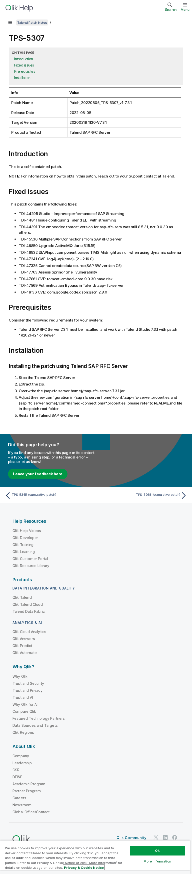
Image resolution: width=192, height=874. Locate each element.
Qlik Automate (24, 652)
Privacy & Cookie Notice (84, 868)
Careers (19, 798)
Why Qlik (20, 676)
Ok (157, 850)
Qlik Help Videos (26, 530)
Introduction (23, 59)
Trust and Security (28, 683)
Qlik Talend (22, 597)
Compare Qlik (24, 711)
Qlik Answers (23, 638)
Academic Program (29, 784)
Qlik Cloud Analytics (29, 632)
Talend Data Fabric (28, 611)
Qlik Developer (25, 538)
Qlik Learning (23, 552)
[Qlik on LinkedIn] (165, 837)
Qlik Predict (22, 646)
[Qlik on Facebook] (174, 837)
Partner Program (26, 791)
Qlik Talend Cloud (27, 604)
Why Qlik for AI (25, 704)
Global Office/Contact (31, 812)
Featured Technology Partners (38, 718)
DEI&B (17, 777)
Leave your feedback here (37, 474)
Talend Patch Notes (32, 22)
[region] (95, 857)
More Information (158, 861)
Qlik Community (131, 837)
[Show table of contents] (10, 22)
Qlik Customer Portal (30, 558)
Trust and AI (22, 697)
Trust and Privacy (27, 690)
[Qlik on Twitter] (156, 837)
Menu (185, 10)
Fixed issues (24, 65)
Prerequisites (24, 71)
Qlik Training (23, 544)
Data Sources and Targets (35, 725)
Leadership (22, 763)
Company (20, 756)
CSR (16, 770)
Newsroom (22, 805)
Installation (22, 78)
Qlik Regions (23, 732)
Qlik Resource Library (30, 566)
